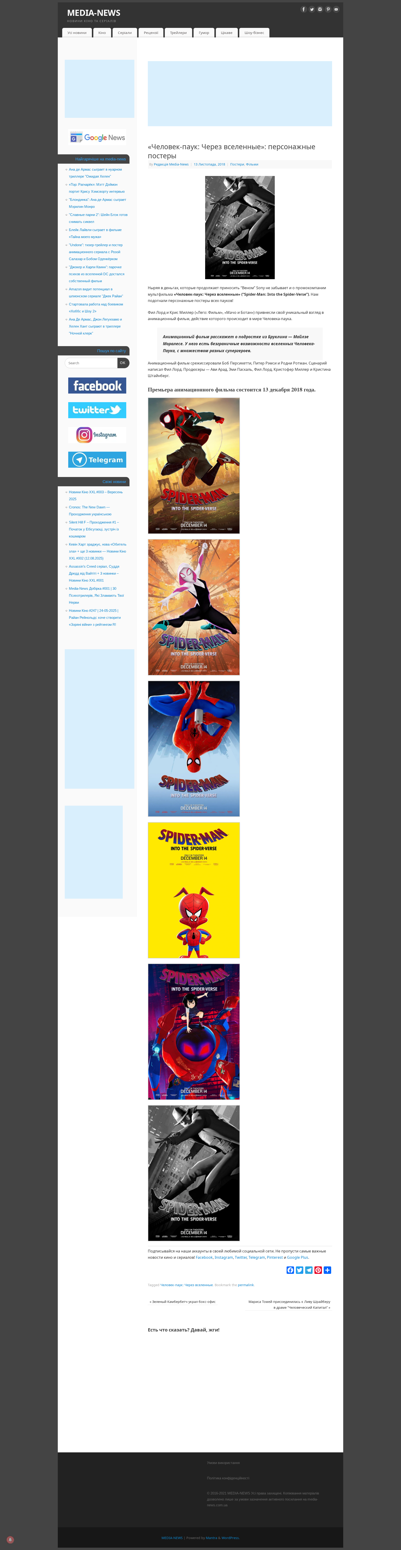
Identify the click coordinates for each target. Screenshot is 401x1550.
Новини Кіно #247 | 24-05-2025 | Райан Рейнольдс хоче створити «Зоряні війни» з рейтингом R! (95, 617)
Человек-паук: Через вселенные (186, 1285)
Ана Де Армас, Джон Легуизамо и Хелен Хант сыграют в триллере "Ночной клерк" (95, 326)
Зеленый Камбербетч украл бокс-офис (183, 1301)
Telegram (257, 1257)
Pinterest (275, 1257)
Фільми (252, 164)
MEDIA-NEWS (93, 12)
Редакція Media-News (171, 164)
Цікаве (227, 32)
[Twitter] (311, 10)
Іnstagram (224, 1257)
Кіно (102, 32)
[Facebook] (303, 10)
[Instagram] (320, 10)
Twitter (241, 1257)
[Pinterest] (328, 10)
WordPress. (231, 1538)
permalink (246, 1285)
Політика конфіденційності (228, 1478)
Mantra (211, 1538)
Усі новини (77, 32)
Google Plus (297, 1257)
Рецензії (151, 32)
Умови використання (223, 1463)
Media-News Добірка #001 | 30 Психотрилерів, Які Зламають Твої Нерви (96, 595)
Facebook (204, 1257)
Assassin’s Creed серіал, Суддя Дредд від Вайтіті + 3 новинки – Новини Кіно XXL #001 (94, 573)
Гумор (204, 32)
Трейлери (178, 32)
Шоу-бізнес (254, 32)
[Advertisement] (240, 93)
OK (121, 363)
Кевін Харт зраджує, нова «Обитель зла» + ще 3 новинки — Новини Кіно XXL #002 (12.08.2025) (97, 551)
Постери (237, 164)
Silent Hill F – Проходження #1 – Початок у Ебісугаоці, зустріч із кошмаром (94, 529)
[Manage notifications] (10, 1539)
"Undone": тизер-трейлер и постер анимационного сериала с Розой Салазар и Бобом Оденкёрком (96, 252)
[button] (194, 466)
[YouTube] (336, 10)
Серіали (125, 32)
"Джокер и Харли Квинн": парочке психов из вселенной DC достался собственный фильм (96, 274)
